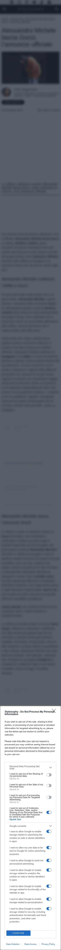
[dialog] (30, 828)
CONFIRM (18, 933)
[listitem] (30, 767)
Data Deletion (13, 944)
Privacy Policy (48, 944)
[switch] (48, 774)
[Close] (55, 712)
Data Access (30, 944)
